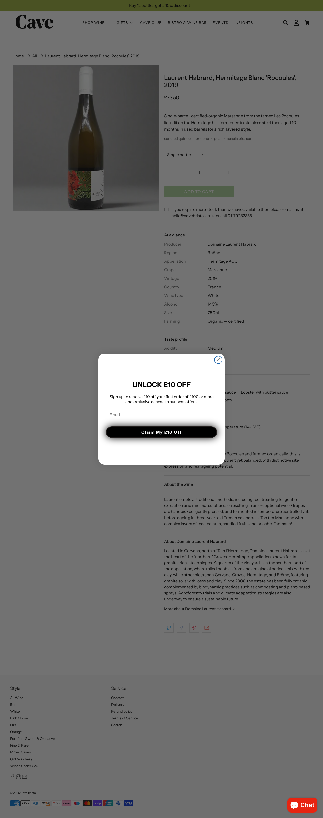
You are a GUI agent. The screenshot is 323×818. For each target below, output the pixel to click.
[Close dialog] (218, 360)
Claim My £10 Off (161, 432)
